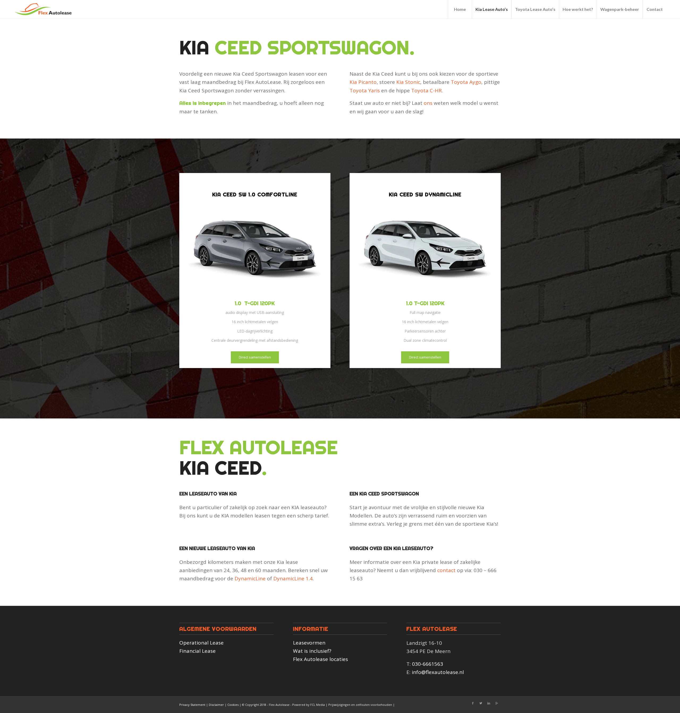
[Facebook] (473, 703)
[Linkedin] (489, 703)
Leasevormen (309, 642)
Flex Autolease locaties (320, 659)
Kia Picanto (363, 82)
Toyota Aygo (466, 82)
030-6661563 (427, 663)
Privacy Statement (192, 705)
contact (446, 570)
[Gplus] (497, 703)
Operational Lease (201, 642)
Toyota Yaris (365, 90)
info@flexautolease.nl (438, 672)
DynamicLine (250, 578)
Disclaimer (216, 705)
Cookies (233, 705)
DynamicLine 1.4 (293, 578)
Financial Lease (197, 650)
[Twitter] (481, 703)
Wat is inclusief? (312, 650)
